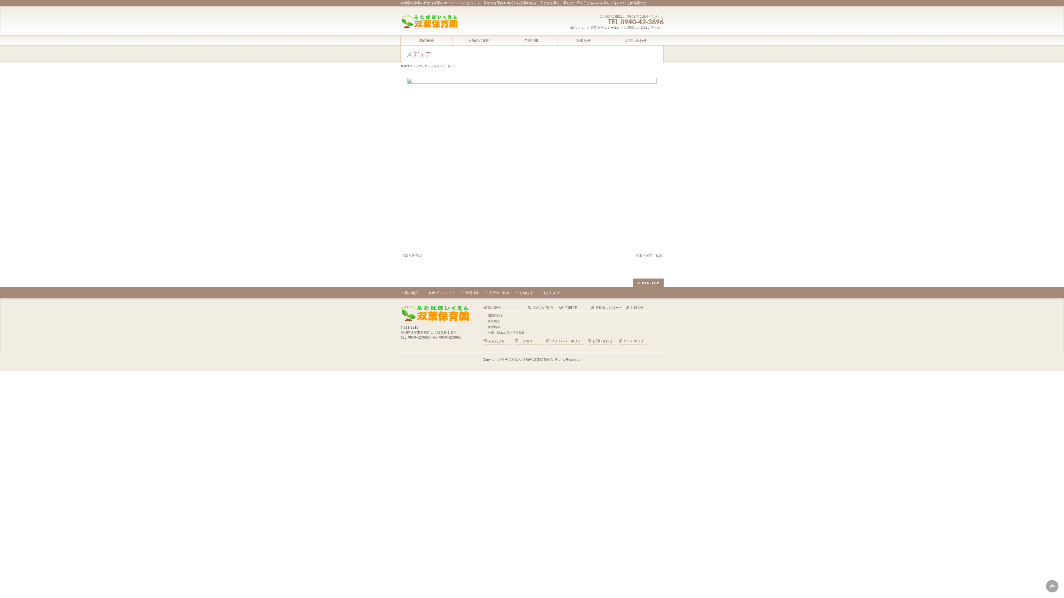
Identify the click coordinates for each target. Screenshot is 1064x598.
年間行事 (472, 293)
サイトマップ (634, 341)
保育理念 (494, 321)
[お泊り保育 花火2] (532, 161)
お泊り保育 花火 (649, 255)
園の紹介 (411, 293)
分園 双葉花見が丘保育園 (506, 332)
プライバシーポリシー (567, 341)
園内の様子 (495, 315)
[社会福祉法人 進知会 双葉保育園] (429, 22)
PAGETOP (650, 283)
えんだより (551, 293)
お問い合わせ (602, 341)
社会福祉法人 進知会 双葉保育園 (526, 360)
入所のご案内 (499, 293)
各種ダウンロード (442, 293)
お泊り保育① (412, 255)
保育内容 (494, 327)
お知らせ (526, 293)
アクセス (526, 341)
